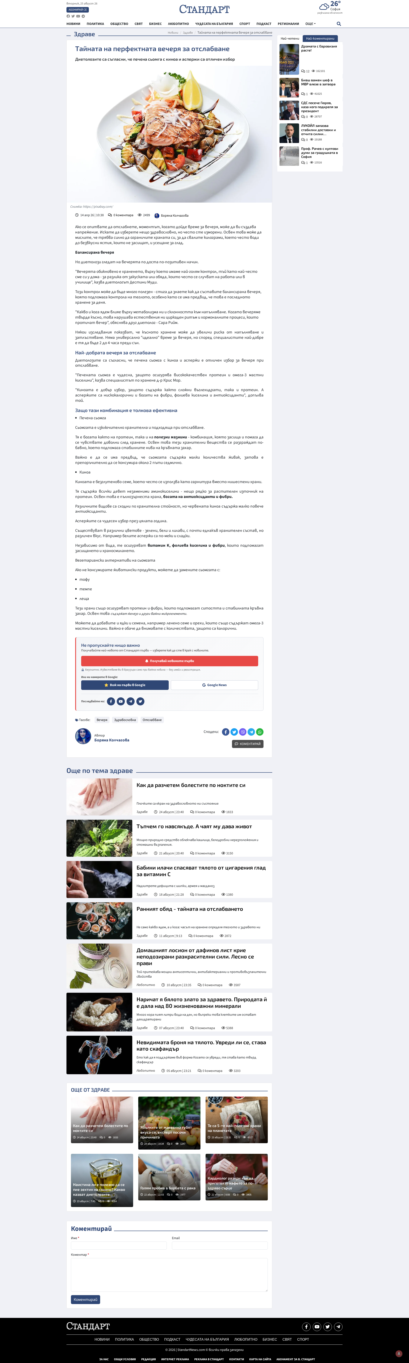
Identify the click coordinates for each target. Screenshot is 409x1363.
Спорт (303, 1339)
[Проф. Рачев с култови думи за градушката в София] (289, 156)
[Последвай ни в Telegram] (338, 1327)
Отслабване (152, 720)
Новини (173, 33)
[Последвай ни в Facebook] (306, 1327)
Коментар (80, 1254)
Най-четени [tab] (290, 38)
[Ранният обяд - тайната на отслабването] (99, 920)
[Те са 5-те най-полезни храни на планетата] (237, 1120)
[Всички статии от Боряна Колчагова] (83, 736)
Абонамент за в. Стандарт (296, 1359)
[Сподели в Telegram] (251, 732)
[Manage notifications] (399, 1353)
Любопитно (146, 985)
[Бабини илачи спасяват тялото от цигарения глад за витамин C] (99, 879)
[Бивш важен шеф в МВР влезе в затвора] (289, 87)
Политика (124, 1339)
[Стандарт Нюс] (88, 1329)
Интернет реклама (175, 1359)
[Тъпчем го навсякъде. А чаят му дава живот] (99, 838)
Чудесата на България (207, 1339)
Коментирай (250, 744)
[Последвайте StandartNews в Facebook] (68, 16)
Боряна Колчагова (175, 215)
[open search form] (339, 24)
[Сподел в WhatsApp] (260, 732)
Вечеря (102, 720)
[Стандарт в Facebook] (111, 701)
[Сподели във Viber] (242, 732)
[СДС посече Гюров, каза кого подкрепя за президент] (289, 110)
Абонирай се (78, 10)
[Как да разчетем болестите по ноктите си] (99, 796)
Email (176, 1238)
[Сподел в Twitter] (234, 732)
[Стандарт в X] (140, 701)
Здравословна (125, 720)
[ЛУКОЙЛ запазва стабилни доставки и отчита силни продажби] (289, 133)
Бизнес (270, 1339)
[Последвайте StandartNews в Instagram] (73, 16)
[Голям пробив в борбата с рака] (169, 1177)
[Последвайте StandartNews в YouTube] (78, 16)
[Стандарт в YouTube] (121, 701)
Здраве (188, 33)
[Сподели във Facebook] (225, 732)
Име (75, 1238)
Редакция (148, 1359)
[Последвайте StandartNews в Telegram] (83, 16)
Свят (287, 1339)
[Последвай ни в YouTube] (317, 1327)
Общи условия (125, 1359)
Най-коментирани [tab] (320, 38)
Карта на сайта (260, 1359)
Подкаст (172, 1339)
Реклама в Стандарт (209, 1359)
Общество (149, 1339)
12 (308, 71)
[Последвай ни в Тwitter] (327, 1327)
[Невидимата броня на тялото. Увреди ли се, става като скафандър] (99, 1055)
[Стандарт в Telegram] (131, 701)
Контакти (236, 1359)
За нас (104, 1359)
